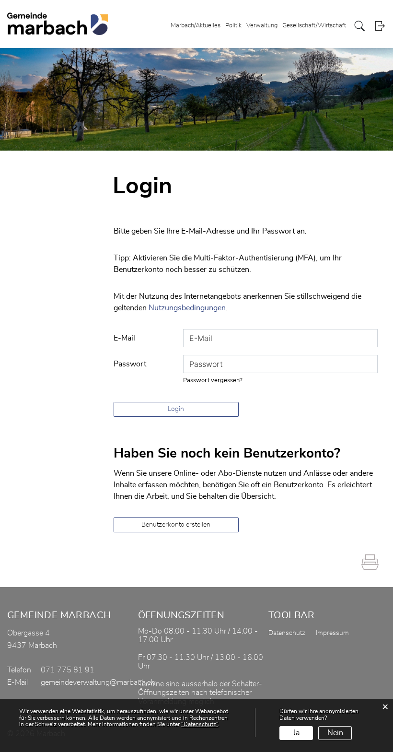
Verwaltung (261, 26)
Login (380, 26)
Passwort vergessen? (213, 380)
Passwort (130, 364)
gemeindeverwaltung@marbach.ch (98, 682)
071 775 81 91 (67, 670)
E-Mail (124, 338)
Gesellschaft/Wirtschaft (314, 26)
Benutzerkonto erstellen (175, 524)
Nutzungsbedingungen (187, 308)
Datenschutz (286, 633)
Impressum (332, 633)
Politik (233, 26)
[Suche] (359, 26)
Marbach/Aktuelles (195, 26)
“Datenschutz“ (199, 724)
